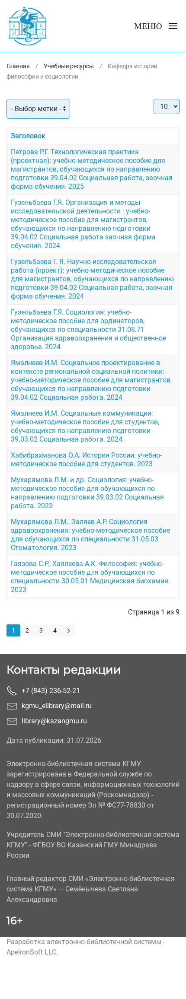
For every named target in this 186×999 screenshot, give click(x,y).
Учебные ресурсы (69, 66)
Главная (18, 66)
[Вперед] (68, 630)
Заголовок (28, 136)
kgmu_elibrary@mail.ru (57, 706)
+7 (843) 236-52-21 (51, 691)
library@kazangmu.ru (54, 721)
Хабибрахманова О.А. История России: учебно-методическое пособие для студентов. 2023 (86, 459)
